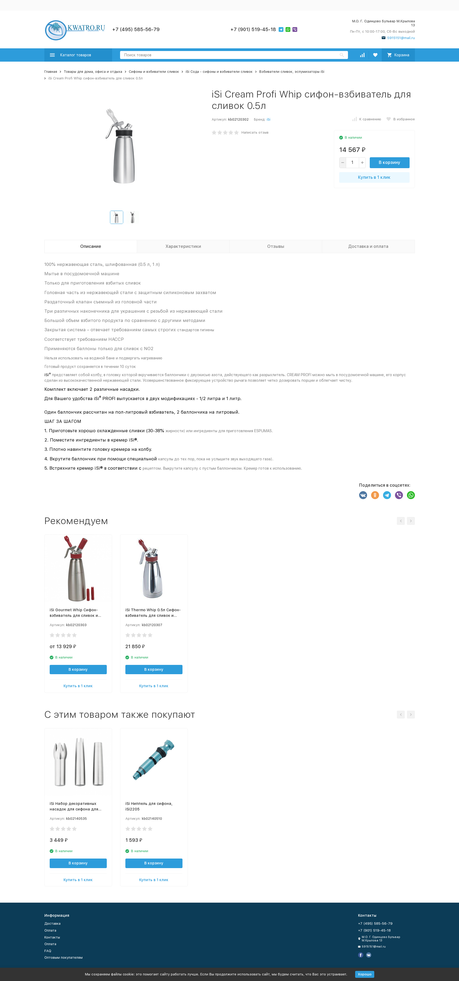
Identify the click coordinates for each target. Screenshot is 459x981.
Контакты (52, 937)
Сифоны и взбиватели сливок (154, 72)
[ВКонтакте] (363, 495)
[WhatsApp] (411, 495)
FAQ (47, 951)
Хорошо (365, 974)
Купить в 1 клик (374, 177)
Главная (50, 72)
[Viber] (399, 495)
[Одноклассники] (375, 495)
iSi (268, 119)
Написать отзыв (255, 132)
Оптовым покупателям (63, 957)
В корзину (389, 162)
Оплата (50, 930)
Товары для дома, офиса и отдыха (93, 72)
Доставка (52, 923)
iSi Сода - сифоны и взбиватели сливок (219, 72)
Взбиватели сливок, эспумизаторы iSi (291, 72)
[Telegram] (387, 495)
